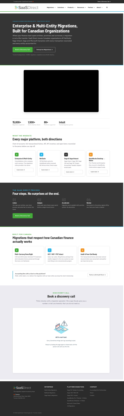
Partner (90, 7)
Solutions (61, 7)
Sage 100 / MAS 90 (72, 393)
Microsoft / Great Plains (73, 403)
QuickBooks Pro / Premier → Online (77, 398)
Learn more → (21, 170)
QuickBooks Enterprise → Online (76, 401)
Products (71, 7)
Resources (80, 7)
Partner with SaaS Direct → (97, 275)
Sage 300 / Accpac (72, 395)
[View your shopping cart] (107, 7)
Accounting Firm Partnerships (98, 390)
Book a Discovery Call (22, 49)
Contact (92, 395)
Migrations (50, 7)
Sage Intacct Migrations (50, 395)
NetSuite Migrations (49, 393)
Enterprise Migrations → (45, 49)
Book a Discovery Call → (104, 1)
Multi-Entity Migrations (50, 390)
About (99, 7)
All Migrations (71, 406)
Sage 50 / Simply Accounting (75, 390)
